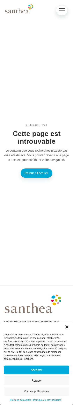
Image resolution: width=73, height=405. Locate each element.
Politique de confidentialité (47, 400)
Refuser (37, 380)
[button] (67, 327)
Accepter (36, 370)
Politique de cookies (20, 400)
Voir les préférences (36, 391)
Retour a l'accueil (36, 173)
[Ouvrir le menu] (62, 10)
